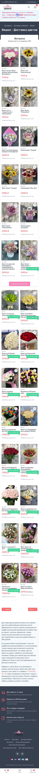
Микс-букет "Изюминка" (25, 111)
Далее (31, 609)
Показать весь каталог (19, 284)
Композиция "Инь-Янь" (29, 188)
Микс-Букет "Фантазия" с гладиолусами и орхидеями (26, 266)
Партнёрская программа (17, 745)
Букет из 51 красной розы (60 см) (28, 354)
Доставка (15, 739)
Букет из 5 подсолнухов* (26, 71)
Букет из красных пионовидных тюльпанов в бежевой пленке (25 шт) (29, 470)
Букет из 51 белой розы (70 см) (8, 354)
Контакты (10, 742)
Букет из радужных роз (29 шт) (9, 430)
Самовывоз (32, 2)
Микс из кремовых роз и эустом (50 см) (29, 510)
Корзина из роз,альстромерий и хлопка (9, 588)
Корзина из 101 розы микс (28, 392)
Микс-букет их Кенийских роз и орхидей (26, 548)
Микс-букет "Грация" (9, 188)
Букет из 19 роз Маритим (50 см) (27, 587)
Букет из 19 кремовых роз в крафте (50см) (28, 430)
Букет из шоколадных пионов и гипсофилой (10, 151)
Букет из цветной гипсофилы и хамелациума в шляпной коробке (8, 266)
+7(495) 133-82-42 (10, 2)
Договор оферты (26, 739)
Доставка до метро (9, 748)
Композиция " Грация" (28, 150)
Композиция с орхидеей (26, 227)
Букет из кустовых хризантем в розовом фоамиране (10, 72)
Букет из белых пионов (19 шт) (7, 392)
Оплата (6, 739)
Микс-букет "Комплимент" (7, 227)
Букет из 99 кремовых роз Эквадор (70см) (10, 510)
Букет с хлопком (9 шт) (9, 548)
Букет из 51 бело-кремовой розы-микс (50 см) (28, 315)
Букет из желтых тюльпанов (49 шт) (9, 314)
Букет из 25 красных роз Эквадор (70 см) (9, 468)
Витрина (19, 38)
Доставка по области (26, 748)
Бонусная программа (23, 742)
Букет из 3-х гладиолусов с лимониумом (7, 112)
